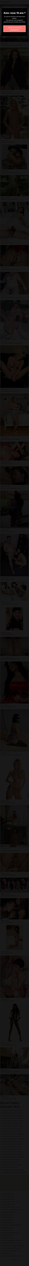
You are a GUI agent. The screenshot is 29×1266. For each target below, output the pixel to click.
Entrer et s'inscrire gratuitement (14, 29)
